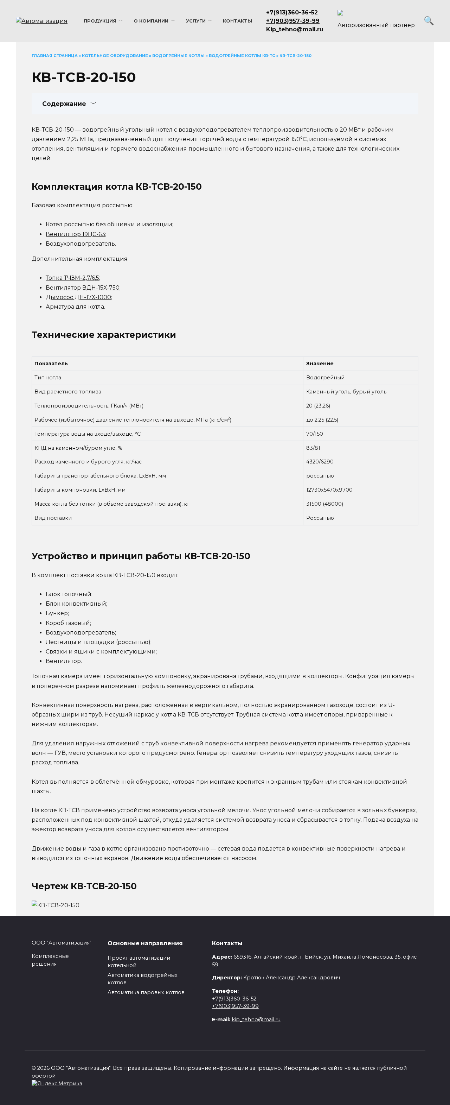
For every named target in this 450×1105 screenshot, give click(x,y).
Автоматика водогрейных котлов (143, 979)
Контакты (237, 21)
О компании (151, 21)
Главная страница (55, 55)
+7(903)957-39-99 (235, 1006)
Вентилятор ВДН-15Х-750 (83, 287)
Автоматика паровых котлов (146, 992)
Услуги (196, 21)
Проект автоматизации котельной (139, 962)
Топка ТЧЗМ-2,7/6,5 (72, 277)
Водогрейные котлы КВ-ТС (242, 55)
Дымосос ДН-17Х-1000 (78, 297)
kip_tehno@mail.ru (256, 1019)
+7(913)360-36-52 (234, 999)
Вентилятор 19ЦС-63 (75, 234)
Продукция (100, 21)
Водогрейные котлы (178, 55)
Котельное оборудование (115, 55)
